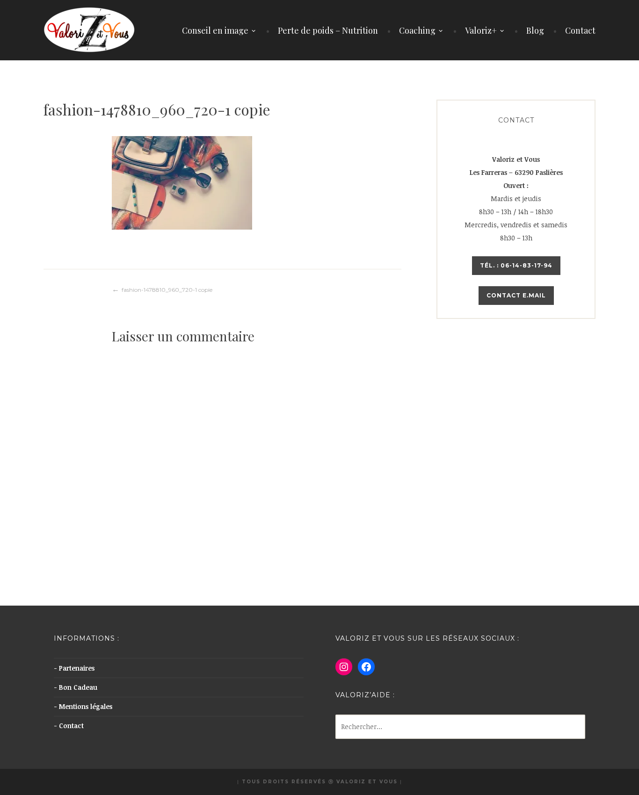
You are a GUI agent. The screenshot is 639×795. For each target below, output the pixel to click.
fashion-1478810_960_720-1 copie (167, 289)
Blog (535, 30)
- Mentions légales (83, 706)
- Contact (69, 725)
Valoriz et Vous (367, 782)
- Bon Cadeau (75, 687)
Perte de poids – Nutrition (328, 30)
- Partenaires (74, 668)
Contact (580, 30)
